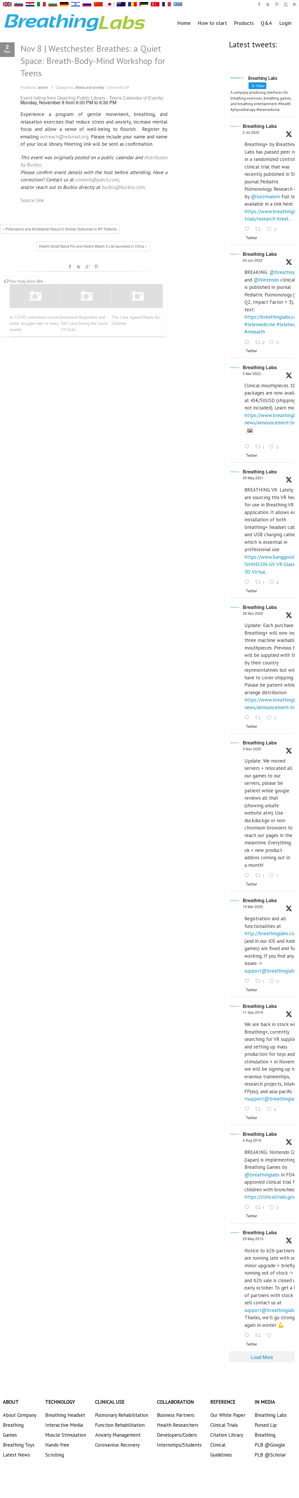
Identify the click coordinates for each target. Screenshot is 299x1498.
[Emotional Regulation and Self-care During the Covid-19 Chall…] (86, 296)
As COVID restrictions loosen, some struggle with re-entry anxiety (35, 323)
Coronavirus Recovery (117, 1445)
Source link (32, 200)
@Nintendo (266, 280)
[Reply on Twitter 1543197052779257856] (248, 229)
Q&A (266, 23)
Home (183, 23)
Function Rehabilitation (120, 1425)
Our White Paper (227, 1415)
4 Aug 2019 (252, 1140)
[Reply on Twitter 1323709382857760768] (248, 875)
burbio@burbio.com (123, 187)
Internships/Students (179, 1445)
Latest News (16, 1455)
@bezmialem (265, 196)
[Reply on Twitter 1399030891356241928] (248, 582)
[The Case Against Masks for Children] (137, 296)
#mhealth (254, 332)
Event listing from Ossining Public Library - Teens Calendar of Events (91, 97)
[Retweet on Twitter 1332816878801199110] (259, 718)
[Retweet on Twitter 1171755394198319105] (259, 1109)
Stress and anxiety (89, 87)
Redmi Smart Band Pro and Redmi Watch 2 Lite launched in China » (93, 246)
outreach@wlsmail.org (64, 136)
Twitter (78, 266)
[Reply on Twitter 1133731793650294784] (248, 1335)
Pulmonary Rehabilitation (121, 1415)
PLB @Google (270, 1445)
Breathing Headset (65, 1415)
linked (294, 4)
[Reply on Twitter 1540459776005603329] (248, 342)
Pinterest (96, 266)
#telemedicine (259, 324)
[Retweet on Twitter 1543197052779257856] (259, 229)
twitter (268, 4)
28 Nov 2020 (253, 613)
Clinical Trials (224, 1425)
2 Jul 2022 (251, 132)
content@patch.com (96, 179)
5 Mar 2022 (252, 373)
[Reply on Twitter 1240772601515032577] (248, 981)
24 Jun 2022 (253, 260)
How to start (212, 23)
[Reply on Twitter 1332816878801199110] (248, 718)
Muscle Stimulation (65, 1435)
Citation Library (226, 1435)
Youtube (285, 4)
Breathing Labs (260, 126)
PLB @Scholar (270, 1455)
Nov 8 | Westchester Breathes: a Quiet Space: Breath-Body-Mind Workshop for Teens (92, 61)
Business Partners (175, 1415)
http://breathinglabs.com (271, 933)
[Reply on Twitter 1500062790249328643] (248, 447)
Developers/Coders (177, 1435)
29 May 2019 (253, 1238)
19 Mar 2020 (253, 906)
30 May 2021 (253, 477)
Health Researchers (177, 1425)
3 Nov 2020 (252, 748)
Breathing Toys (18, 1445)
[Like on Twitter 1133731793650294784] (271, 1335)
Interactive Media (64, 1425)
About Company (19, 1415)
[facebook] (259, 4)
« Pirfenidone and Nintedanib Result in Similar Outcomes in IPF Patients (60, 228)
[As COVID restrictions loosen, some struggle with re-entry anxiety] (35, 296)
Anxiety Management (118, 1435)
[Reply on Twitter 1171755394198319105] (248, 1109)
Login (285, 23)
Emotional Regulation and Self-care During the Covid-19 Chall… (85, 323)
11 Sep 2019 (253, 1012)
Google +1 (87, 266)
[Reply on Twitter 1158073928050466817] (248, 1207)
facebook (70, 266)
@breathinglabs (261, 1174)
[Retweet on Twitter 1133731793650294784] (259, 1335)
